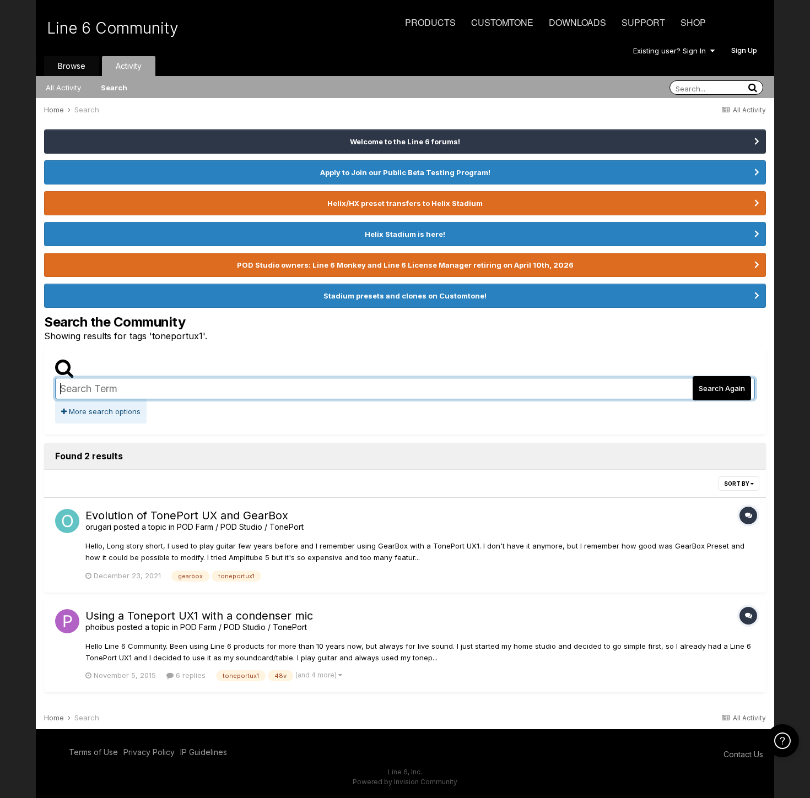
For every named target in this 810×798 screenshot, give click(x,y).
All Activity (63, 87)
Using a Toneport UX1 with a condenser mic (199, 615)
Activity (129, 65)
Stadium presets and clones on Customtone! (405, 295)
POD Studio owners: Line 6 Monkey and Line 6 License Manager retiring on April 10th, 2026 (405, 264)
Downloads (577, 22)
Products (430, 22)
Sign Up (744, 50)
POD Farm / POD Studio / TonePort (240, 526)
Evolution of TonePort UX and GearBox (186, 515)
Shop (693, 22)
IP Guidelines (203, 752)
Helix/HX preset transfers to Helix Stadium (405, 203)
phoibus (100, 627)
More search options (104, 411)
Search (114, 87)
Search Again (722, 388)
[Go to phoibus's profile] (67, 621)
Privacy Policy (149, 752)
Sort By (737, 483)
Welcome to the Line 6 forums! (405, 141)
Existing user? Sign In (671, 50)
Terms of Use (93, 752)
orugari (98, 526)
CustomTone (502, 22)
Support (643, 22)
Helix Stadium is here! (405, 234)
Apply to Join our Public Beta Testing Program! (405, 172)
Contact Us (743, 754)
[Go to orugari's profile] (67, 521)
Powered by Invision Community (405, 782)
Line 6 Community (113, 28)
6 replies (190, 675)
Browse (71, 65)
